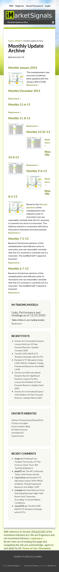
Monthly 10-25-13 (38, 132)
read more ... (37, 538)
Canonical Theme (31, 566)
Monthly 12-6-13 (19, 104)
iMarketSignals (14, 566)
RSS (11, 6)
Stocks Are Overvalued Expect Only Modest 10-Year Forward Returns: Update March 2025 (29, 394)
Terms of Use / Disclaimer (36, 548)
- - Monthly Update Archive (16, 22)
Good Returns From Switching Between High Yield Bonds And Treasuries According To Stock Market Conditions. (29, 496)
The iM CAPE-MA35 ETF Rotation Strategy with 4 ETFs (28, 509)
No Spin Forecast (19, 429)
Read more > (32, 85)
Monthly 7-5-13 (18, 238)
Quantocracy (17, 436)
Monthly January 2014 (22, 67)
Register (19, 6)
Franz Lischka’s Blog (20, 426)
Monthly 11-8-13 (19, 118)
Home (10, 41)
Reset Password (34, 6)
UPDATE (18, 41)
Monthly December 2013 (24, 90)
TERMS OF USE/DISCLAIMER (27, 556)
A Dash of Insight (19, 423)
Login (47, 6)
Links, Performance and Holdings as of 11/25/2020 (28, 314)
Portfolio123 (17, 432)
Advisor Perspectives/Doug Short (27, 420)
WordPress (52, 566)
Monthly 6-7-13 (18, 268)
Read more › (14, 262)
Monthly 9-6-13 (36, 171)
